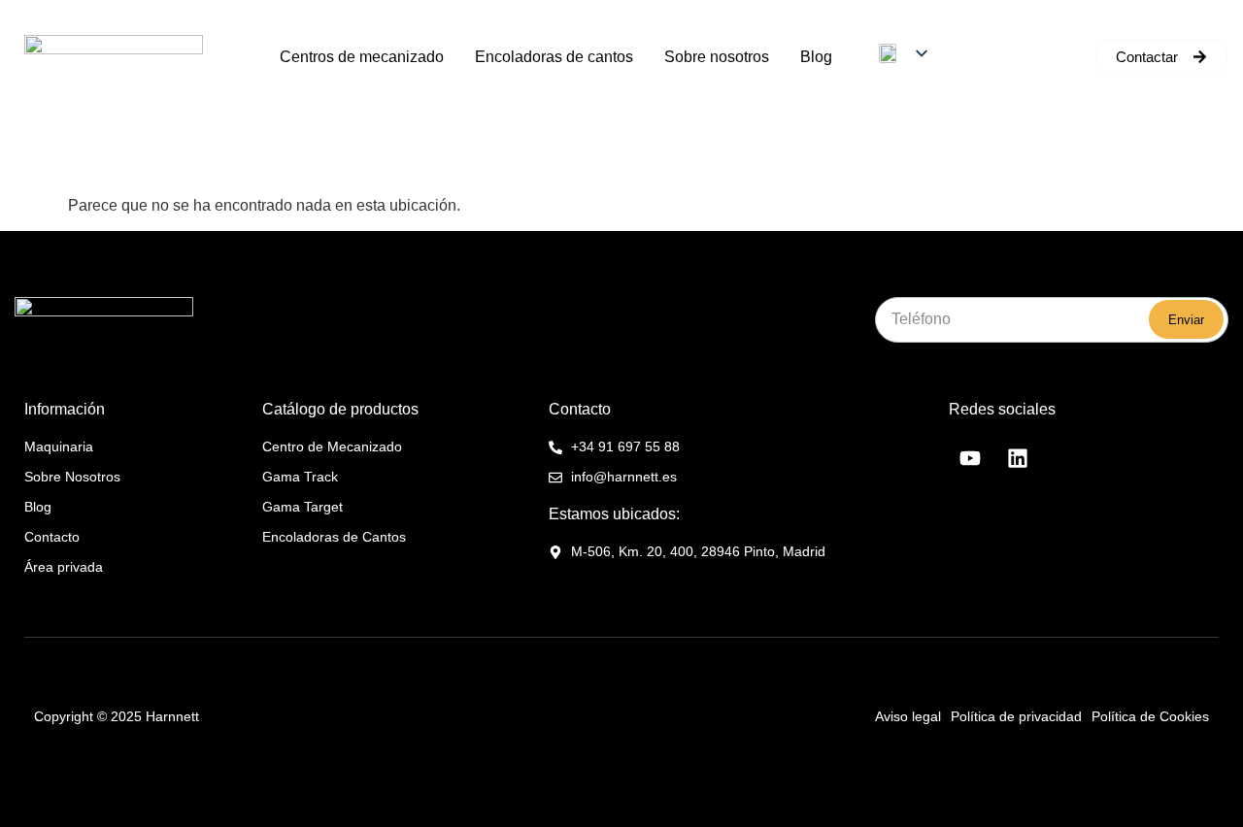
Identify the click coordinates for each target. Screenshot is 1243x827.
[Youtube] (970, 458)
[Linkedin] (1017, 458)
